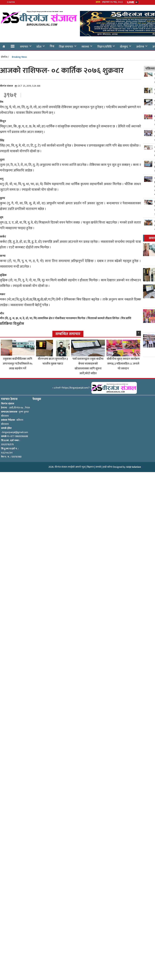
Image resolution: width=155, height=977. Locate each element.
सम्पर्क (98, 467)
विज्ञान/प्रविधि (104, 46)
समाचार (24, 46)
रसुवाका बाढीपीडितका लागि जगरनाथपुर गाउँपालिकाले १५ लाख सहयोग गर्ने (17, 363)
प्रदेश (38, 46)
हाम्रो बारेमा (107, 467)
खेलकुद (124, 46)
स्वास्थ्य (85, 46)
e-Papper (11, 2)
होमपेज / (5, 57)
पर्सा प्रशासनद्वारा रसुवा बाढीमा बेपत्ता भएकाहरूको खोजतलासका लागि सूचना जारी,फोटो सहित (88, 366)
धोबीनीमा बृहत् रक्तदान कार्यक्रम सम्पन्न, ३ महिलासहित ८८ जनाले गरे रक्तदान (123, 363)
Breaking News (19, 57)
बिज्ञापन (90, 467)
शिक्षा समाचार (66, 46)
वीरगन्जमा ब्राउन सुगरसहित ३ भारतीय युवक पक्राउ (53, 361)
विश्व (52, 46)
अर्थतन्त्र (140, 46)
